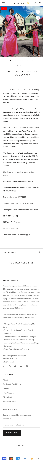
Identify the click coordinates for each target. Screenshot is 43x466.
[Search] (36, 3)
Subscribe (11, 433)
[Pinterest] (15, 366)
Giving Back (7, 397)
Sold (21, 83)
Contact (6, 388)
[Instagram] (10, 366)
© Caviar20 (21, 445)
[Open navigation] (3, 3)
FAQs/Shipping (10, 252)
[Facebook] (4, 366)
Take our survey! (9, 401)
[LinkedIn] (27, 366)
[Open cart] (40, 3)
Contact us (29, 187)
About (5, 380)
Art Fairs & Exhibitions (12, 384)
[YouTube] (21, 366)
